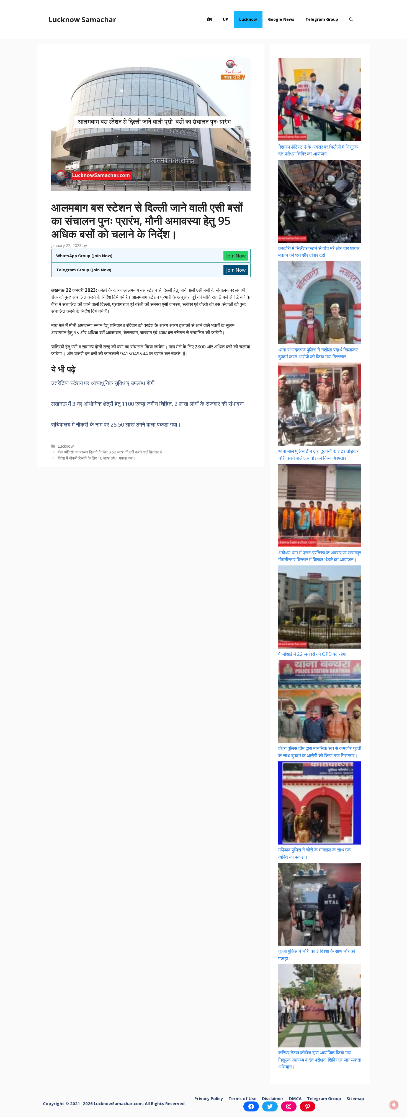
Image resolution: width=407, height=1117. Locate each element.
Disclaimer (273, 1098)
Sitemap (355, 1098)
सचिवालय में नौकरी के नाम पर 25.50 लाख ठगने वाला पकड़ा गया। (116, 424)
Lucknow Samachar (82, 19)
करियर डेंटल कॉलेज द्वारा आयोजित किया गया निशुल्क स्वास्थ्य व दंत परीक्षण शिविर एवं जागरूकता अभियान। (319, 1059)
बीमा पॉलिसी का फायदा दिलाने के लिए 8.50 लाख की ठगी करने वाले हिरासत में (110, 452)
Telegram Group (321, 19)
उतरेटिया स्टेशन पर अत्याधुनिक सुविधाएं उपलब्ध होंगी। (104, 383)
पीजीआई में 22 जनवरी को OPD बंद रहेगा (312, 654)
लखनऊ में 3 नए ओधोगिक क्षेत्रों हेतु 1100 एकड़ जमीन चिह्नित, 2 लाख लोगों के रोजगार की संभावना (147, 403)
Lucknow (248, 19)
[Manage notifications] (394, 1104)
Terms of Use (242, 1098)
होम (209, 19)
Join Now (236, 256)
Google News (281, 19)
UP (225, 19)
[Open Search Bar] (351, 19)
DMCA (295, 1098)
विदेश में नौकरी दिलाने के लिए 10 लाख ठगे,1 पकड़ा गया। (97, 458)
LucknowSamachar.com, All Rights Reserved (139, 1103)
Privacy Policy (208, 1098)
